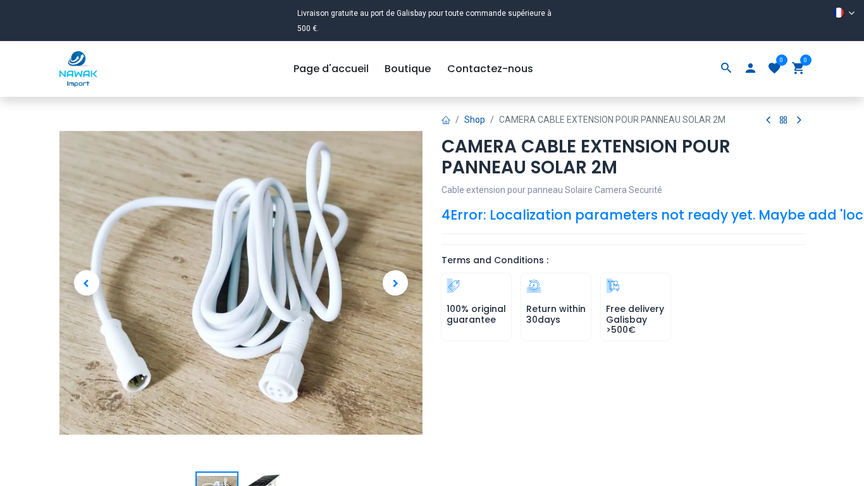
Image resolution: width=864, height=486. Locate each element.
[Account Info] (750, 69)
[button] (86, 283)
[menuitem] (331, 69)
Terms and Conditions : (494, 260)
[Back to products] (783, 120)
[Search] (726, 69)
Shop (474, 120)
